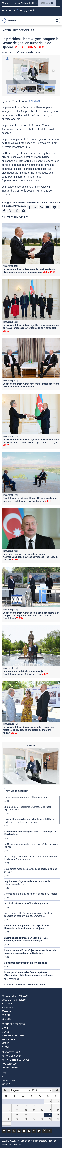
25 (17, 1119)
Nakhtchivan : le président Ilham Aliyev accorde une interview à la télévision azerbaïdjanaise (30, 499)
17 (9, 1114)
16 (58, 1110)
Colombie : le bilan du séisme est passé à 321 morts (30, 893)
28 (42, 1119)
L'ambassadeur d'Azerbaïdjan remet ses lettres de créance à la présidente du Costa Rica (30, 952)
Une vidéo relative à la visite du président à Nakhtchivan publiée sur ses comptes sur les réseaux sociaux (30, 557)
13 (34, 1110)
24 (9, 1119)
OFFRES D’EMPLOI (10, 1067)
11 (17, 1110)
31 (9, 1123)
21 (42, 1114)
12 (26, 1110)
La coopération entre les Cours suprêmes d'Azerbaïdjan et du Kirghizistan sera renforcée (28, 974)
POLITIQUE (7, 1003)
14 (42, 1110)
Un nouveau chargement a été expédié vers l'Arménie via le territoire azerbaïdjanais (26, 927)
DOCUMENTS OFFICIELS (14, 999)
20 (34, 1114)
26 (26, 1119)
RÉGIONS (6, 1011)
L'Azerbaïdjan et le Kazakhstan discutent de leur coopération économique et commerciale (28, 914)
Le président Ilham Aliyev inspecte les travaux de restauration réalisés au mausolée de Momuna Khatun (28, 730)
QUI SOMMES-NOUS (11, 1056)
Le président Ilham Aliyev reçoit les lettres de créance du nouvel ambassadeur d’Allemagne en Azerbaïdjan (31, 442)
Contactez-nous (11, 1052)
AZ (3, 10)
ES (21, 10)
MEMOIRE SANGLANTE (13, 1035)
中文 (32, 10)
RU (7, 10)
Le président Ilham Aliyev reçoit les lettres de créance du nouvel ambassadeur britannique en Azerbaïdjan (31, 328)
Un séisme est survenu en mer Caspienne (25, 962)
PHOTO (5, 1047)
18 (17, 1114)
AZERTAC (34, 101)
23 (58, 1114)
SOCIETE (6, 1015)
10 (9, 1110)
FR (17, 10)
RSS (4, 1076)
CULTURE (6, 1019)
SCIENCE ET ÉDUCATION (14, 1024)
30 (58, 1119)
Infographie (8, 1039)
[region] (32, 890)
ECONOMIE (7, 1007)
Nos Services (9, 1064)
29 (50, 1119)
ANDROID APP (9, 1080)
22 (50, 1114)
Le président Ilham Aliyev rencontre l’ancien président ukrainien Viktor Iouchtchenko (31, 385)
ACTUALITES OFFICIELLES (18, 30)
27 (34, 1119)
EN (10, 10)
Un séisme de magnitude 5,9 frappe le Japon (26, 797)
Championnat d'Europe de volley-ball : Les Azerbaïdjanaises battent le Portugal (26, 939)
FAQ (4, 1072)
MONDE (5, 1032)
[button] (31, 71)
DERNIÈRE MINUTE (17, 791)
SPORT (5, 1028)
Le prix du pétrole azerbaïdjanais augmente (26, 903)
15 (50, 1110)
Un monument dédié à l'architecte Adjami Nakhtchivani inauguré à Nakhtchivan (25, 673)
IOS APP (6, 1084)
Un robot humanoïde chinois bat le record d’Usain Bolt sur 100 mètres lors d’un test (29, 820)
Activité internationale (15, 1060)
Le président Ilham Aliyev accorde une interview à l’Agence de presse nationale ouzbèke (29, 270)
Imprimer (25, 52)
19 (26, 1114)
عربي (26, 10)
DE (14, 10)
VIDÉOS (5, 1043)
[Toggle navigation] (56, 20)
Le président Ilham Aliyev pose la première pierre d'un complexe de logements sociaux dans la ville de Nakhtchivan (31, 615)
